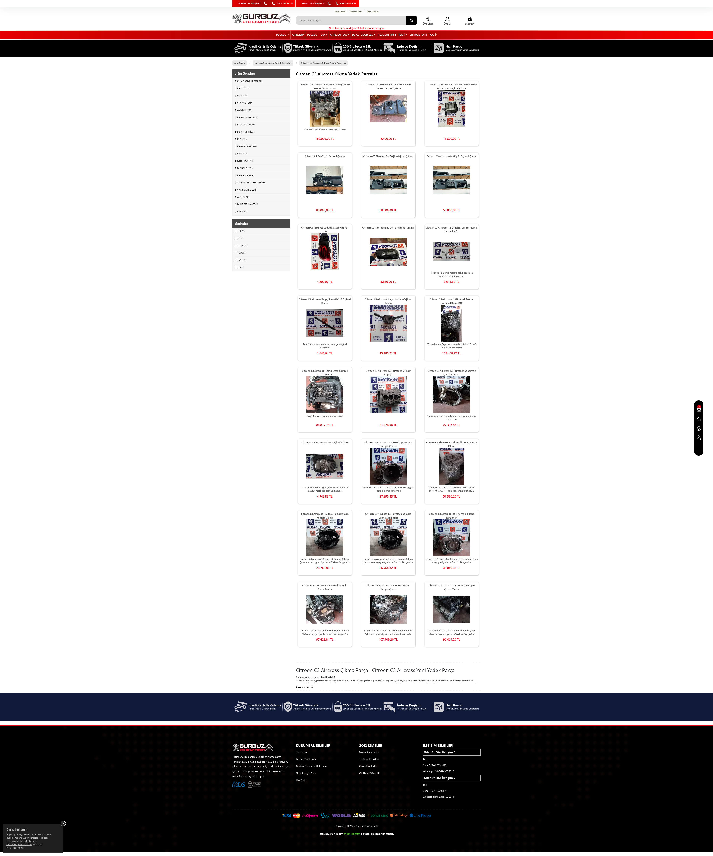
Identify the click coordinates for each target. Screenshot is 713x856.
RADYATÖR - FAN (246, 175)
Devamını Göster (305, 686)
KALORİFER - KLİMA (247, 146)
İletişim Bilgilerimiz (306, 759)
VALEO (242, 260)
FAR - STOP (243, 88)
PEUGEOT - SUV (316, 34)
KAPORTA (242, 153)
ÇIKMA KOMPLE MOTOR (249, 81)
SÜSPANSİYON (245, 102)
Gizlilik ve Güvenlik (369, 773)
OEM (241, 267)
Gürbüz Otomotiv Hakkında (311, 766)
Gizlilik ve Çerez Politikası (19, 844)
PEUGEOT (282, 34)
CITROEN (297, 34)
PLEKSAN (243, 245)
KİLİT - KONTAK (245, 160)
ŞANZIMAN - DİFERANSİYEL (251, 182)
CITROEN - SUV (338, 34)
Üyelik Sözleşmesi (369, 752)
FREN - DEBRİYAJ (245, 131)
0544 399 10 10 (285, 3)
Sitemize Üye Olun (306, 773)
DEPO (242, 231)
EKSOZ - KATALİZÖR (247, 117)
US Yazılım (336, 833)
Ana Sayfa (340, 11)
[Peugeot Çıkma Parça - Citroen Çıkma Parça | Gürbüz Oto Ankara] (261, 18)
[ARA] (411, 20)
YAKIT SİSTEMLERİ (246, 189)
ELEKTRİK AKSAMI (246, 124)
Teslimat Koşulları (369, 759)
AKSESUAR (242, 197)
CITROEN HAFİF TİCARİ (423, 34)
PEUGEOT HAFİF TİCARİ (391, 34)
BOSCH (242, 252)
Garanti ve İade (367, 766)
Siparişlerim (356, 11)
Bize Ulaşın (372, 11)
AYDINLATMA (244, 110)
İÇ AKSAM (242, 139)
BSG (241, 238)
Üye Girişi (301, 780)
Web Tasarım (352, 833)
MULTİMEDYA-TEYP (247, 204)
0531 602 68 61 (348, 3)
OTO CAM (242, 211)
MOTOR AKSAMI (245, 168)
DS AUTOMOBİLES (362, 34)
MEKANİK (242, 95)
